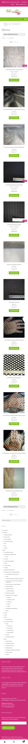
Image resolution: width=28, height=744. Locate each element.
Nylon (7, 623)
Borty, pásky (6, 536)
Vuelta (8, 606)
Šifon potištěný (9, 619)
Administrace (4, 738)
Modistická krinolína (8, 541)
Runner (8, 604)
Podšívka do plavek (10, 645)
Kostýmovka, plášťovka (9, 561)
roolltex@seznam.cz (9, 706)
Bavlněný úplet (9, 641)
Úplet (5, 639)
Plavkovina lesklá (9, 586)
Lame (7, 556)
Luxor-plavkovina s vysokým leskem (13, 584)
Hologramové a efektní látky (10, 554)
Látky (10, 23)
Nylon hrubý (9, 625)
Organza (6, 567)
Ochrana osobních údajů (21, 738)
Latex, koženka (7, 565)
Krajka (5, 563)
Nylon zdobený (10, 632)
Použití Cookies (11, 738)
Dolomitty (9, 601)
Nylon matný (10, 628)
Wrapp (7, 610)
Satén (5, 614)
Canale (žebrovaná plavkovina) (12, 574)
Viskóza (7, 654)
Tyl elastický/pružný (10, 636)
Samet (5, 612)
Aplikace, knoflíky (8, 534)
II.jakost (6, 558)
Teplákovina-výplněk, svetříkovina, (13, 650)
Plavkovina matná (9, 588)
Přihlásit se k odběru (8, 728)
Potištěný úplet (9, 647)
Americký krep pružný (8, 552)
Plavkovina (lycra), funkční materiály (11, 572)
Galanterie (5, 532)
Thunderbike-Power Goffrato (12, 608)
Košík (21, 741)
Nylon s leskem (10, 630)
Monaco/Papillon (10, 590)
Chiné (7, 576)
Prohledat (14, 742)
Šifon (5, 617)
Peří (5, 545)
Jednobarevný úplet (10, 643)
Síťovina (7, 634)
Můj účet (4, 742)
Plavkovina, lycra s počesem (11, 595)
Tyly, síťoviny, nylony (16, 23)
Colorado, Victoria (11, 599)
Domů (7, 23)
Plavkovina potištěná (10, 593)
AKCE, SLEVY (5, 530)
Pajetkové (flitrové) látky (9, 569)
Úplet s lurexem (9, 652)
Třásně (5, 547)
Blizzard (9, 597)
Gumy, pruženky (7, 539)
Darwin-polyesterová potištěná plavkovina (14, 578)
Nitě (5, 543)
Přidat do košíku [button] (14, 80)
